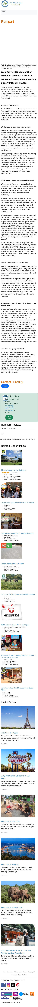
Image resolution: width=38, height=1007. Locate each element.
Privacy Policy (18, 972)
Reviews (4, 428)
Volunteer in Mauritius (10, 821)
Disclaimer (10, 972)
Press (19, 974)
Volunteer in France (9, 733)
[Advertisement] (19, 44)
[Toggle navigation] (3, 12)
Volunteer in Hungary (10, 864)
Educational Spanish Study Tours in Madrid (17, 503)
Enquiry (5, 386)
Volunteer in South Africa (11, 907)
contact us (9, 410)
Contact (24, 974)
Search (25, 972)
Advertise (14, 974)
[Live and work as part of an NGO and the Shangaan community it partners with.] (11, 676)
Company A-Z (31, 972)
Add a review (12, 428)
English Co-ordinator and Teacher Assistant (17, 533)
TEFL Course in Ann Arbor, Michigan (15, 625)
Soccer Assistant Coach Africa (12, 564)
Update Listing (9, 417)
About (4, 972)
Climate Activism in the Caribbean (14, 470)
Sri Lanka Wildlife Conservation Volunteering (18, 594)
